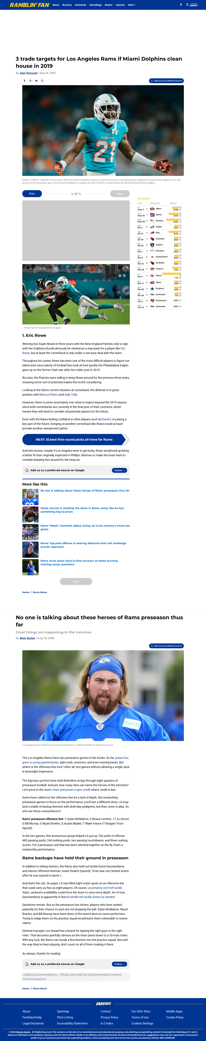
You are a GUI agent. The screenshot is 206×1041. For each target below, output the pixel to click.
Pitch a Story (65, 1017)
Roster (109, 4)
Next (120, 193)
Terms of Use (140, 1017)
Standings (95, 4)
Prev (32, 193)
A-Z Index (107, 1023)
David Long (109, 419)
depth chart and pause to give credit (66, 789)
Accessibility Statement (72, 1023)
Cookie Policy (175, 1017)
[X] (187, 4)
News (56, 4)
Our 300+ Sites (140, 1011)
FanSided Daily (32, 1017)
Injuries (120, 4)
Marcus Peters (48, 394)
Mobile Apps (174, 1011)
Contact (106, 1011)
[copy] (42, 80)
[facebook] (181, 4)
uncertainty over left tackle (105, 888)
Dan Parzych (28, 73)
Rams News (40, 592)
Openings (63, 1011)
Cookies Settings (142, 1023)
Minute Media (23, 1032)
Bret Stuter (27, 638)
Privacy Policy (109, 1017)
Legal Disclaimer (33, 1023)
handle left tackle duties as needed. (92, 897)
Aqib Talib (70, 394)
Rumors (67, 4)
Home (25, 592)
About (26, 1011)
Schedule (80, 4)
